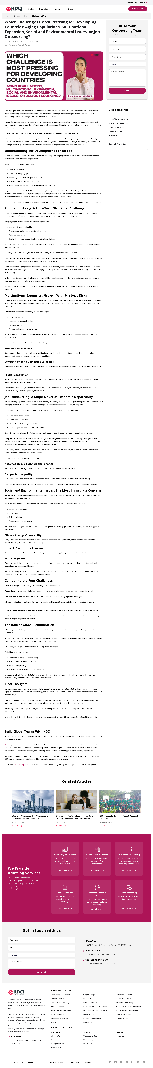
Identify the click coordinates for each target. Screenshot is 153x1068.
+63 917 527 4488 (112, 963)
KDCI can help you (20, 764)
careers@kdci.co (94, 963)
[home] (14, 9)
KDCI (7, 745)
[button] (32, 9)
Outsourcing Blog (21, 16)
